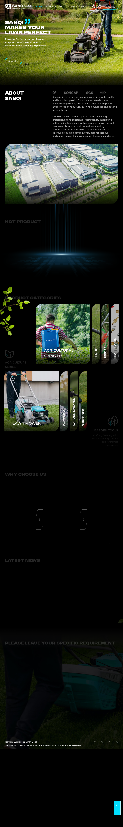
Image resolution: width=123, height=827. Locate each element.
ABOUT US (63, 6)
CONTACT (84, 6)
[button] (39, 259)
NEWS (74, 6)
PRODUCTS (50, 6)
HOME (39, 6)
